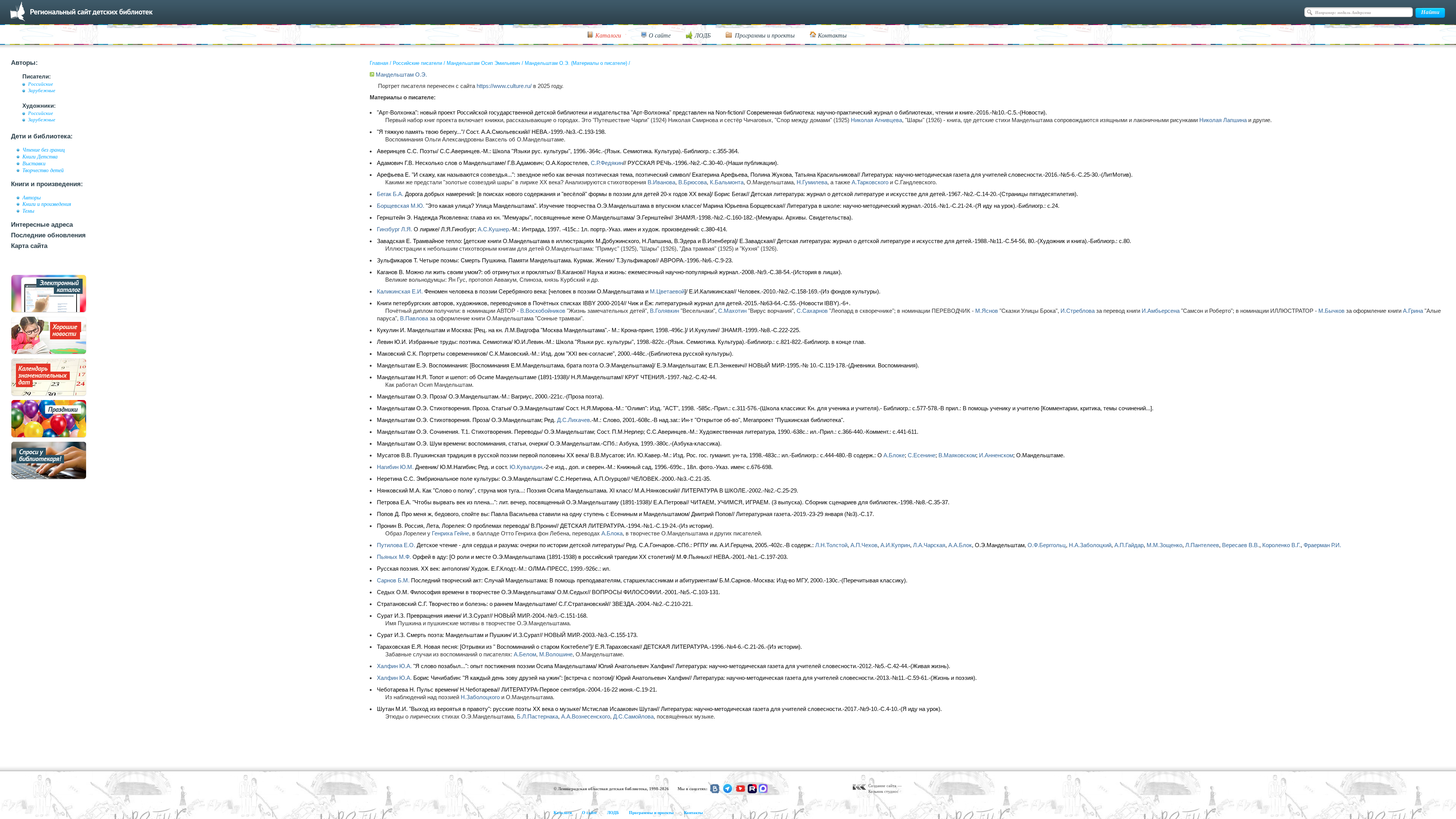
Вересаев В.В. (1240, 545)
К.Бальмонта (727, 182)
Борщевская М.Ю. (400, 205)
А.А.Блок (960, 545)
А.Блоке (894, 455)
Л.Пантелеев (1202, 545)
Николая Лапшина (1223, 120)
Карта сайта (29, 245)
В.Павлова (414, 318)
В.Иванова (661, 182)
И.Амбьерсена (1161, 311)
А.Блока (612, 533)
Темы (28, 211)
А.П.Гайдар (1129, 545)
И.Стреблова (1078, 311)
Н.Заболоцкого (480, 697)
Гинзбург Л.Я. (394, 229)
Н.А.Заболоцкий (1090, 545)
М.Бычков (1331, 311)
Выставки (34, 163)
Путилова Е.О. (396, 545)
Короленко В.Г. (1281, 545)
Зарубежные (41, 90)
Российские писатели (417, 63)
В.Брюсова (692, 182)
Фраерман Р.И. (1322, 545)
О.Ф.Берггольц (1047, 545)
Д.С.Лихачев (573, 420)
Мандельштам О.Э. (401, 74)
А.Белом (525, 654)
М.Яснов (986, 311)
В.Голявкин (664, 311)
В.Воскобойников (542, 311)
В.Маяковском (957, 455)
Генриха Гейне (450, 533)
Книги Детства (40, 157)
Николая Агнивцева (876, 120)
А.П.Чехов (863, 545)
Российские (40, 84)
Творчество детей (43, 170)
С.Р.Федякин (607, 163)
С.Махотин (732, 311)
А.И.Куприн (895, 545)
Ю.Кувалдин (526, 467)
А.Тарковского (870, 182)
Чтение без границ (43, 150)
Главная (379, 63)
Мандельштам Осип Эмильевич (483, 63)
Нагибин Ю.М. (395, 467)
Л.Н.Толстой (831, 545)
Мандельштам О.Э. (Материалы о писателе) (576, 63)
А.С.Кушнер (493, 229)
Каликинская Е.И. (400, 291)
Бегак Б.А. (390, 194)
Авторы (31, 198)
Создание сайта (882, 785)
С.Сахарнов (812, 311)
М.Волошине (556, 654)
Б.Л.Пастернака (537, 716)
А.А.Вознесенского (585, 716)
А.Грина (1413, 311)
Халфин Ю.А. (394, 666)
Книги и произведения (46, 204)
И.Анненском (996, 455)
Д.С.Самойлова (633, 716)
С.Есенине (921, 455)
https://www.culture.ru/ (504, 86)
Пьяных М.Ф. (394, 557)
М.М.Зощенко (1164, 545)
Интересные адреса (42, 224)
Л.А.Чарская (929, 545)
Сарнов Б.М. (393, 580)
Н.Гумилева (812, 182)
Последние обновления (48, 235)
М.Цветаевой (667, 291)
